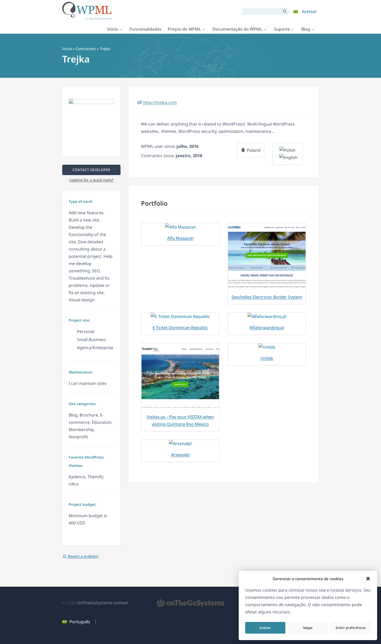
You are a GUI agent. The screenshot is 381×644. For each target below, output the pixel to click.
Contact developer (91, 169)
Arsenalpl (180, 455)
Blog (305, 29)
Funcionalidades (145, 29)
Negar (308, 627)
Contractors (86, 48)
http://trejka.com (159, 102)
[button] (368, 578)
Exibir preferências (351, 627)
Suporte (282, 29)
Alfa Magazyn (180, 238)
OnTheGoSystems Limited (102, 603)
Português (79, 622)
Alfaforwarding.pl (267, 327)
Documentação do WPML (237, 29)
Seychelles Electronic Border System (266, 297)
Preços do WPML (184, 29)
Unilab (266, 358)
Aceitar (265, 627)
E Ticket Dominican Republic (180, 327)
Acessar (309, 11)
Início (112, 29)
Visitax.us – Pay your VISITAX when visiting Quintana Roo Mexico (180, 420)
